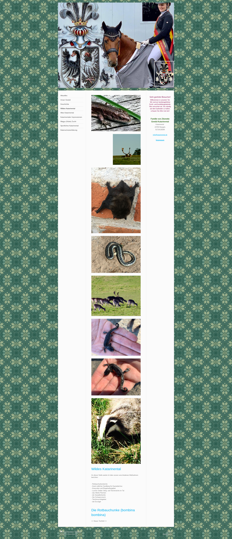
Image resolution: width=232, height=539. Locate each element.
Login (169, 532)
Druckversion (68, 532)
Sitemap (78, 532)
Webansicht (167, 534)
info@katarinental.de (160, 135)
